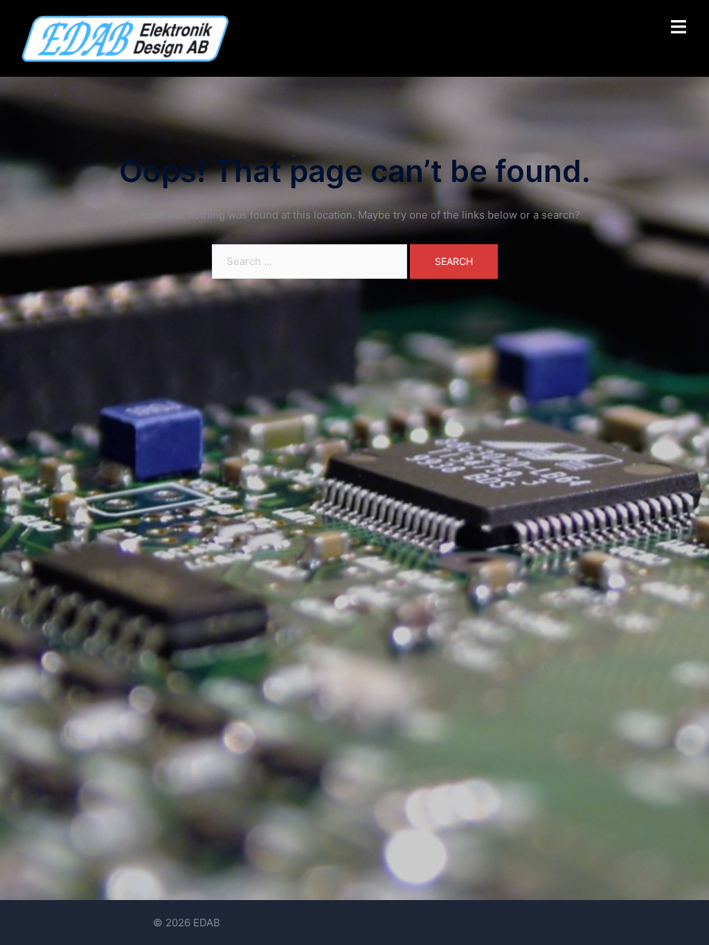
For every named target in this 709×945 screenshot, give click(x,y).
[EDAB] (125, 37)
